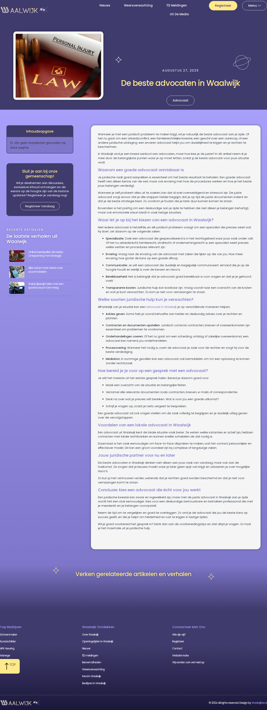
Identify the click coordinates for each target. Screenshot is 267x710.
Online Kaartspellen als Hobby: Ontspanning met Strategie (45, 254)
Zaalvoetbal (7, 662)
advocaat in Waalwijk (161, 307)
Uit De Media (179, 14)
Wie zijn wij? (178, 634)
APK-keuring (7, 648)
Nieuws (104, 5)
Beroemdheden (91, 662)
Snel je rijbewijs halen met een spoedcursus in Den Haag (45, 286)
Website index (180, 655)
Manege (5, 655)
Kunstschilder (8, 641)
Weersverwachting (138, 5)
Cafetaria (5, 669)
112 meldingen (177, 5)
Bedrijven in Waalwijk (94, 683)
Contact (177, 648)
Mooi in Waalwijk (91, 676)
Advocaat (180, 100)
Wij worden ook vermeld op (188, 662)
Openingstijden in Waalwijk (97, 641)
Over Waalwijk (90, 634)
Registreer (178, 641)
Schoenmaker (8, 634)
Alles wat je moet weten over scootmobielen (45, 270)
